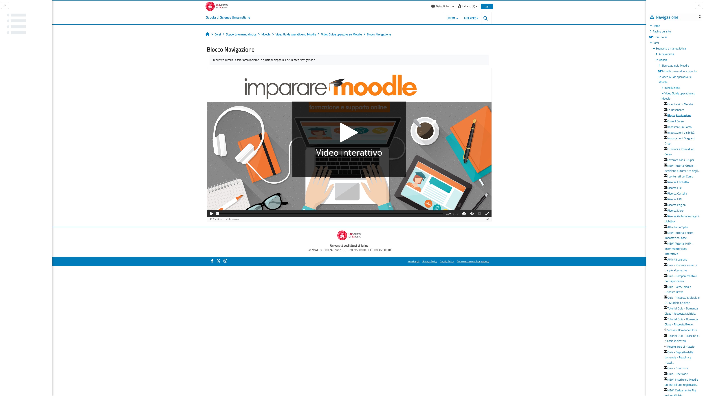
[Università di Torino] (216, 6)
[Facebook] (212, 261)
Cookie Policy (447, 261)
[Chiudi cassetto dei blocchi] (699, 5)
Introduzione (672, 87)
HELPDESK (471, 18)
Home (656, 25)
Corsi (656, 43)
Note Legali (413, 261)
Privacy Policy (429, 261)
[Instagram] (225, 261)
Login (486, 6)
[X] (218, 261)
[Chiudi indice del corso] (5, 5)
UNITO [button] (451, 18)
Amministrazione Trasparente (473, 261)
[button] (443, 6)
